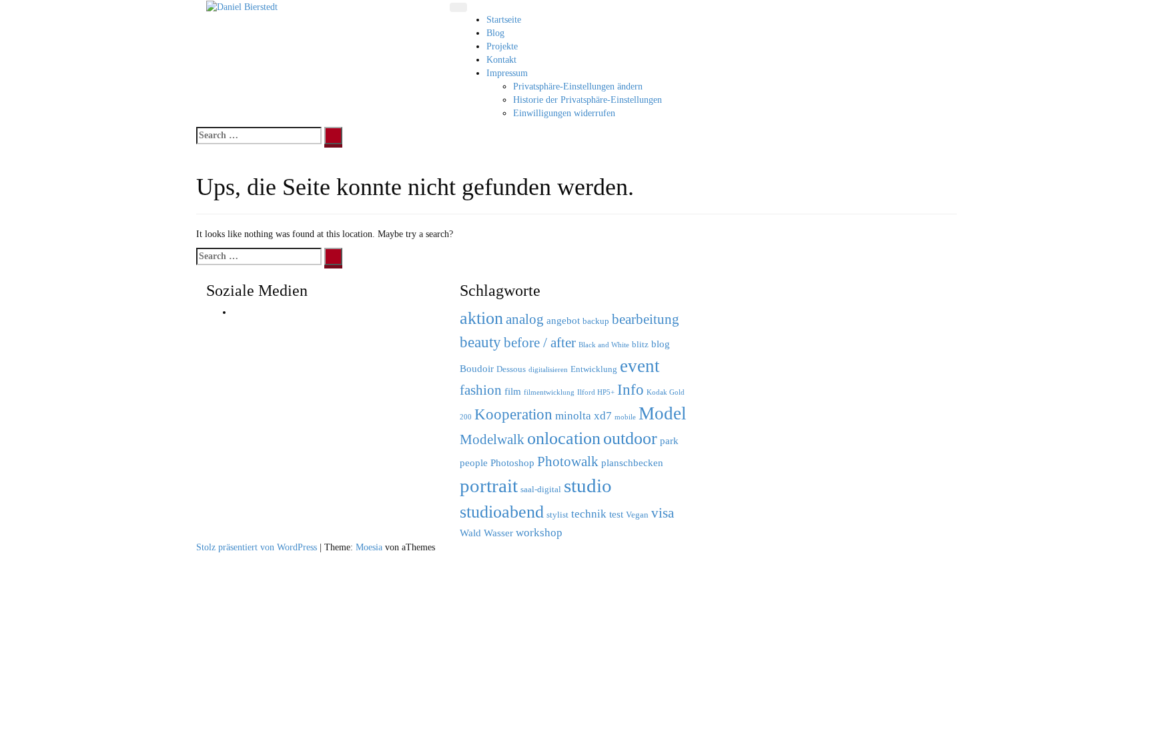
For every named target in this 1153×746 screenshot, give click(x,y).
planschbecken (632, 462)
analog (525, 319)
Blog (495, 33)
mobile (625, 417)
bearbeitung (645, 319)
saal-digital (540, 489)
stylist (557, 515)
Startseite (503, 20)
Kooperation (513, 414)
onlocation (564, 438)
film (512, 391)
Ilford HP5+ (596, 392)
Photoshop (512, 462)
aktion (481, 318)
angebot (563, 320)
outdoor (630, 438)
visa (662, 513)
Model (663, 413)
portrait (489, 485)
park (669, 440)
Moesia (369, 547)
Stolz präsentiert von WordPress (256, 547)
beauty (480, 342)
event (640, 366)
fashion (481, 390)
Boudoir (477, 368)
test (616, 514)
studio (588, 485)
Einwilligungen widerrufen (564, 113)
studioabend (502, 512)
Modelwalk (492, 439)
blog (660, 343)
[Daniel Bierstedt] (242, 6)
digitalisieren (548, 369)
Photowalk (568, 461)
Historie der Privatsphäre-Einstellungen (587, 100)
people (474, 462)
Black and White (604, 345)
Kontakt (501, 60)
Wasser (498, 532)
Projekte (502, 46)
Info (630, 389)
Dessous (511, 369)
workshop (539, 532)
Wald (470, 532)
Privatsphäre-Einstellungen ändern (578, 86)
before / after (540, 342)
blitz (640, 344)
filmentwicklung (549, 392)
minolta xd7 (583, 415)
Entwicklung (593, 369)
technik (589, 514)
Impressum (507, 73)
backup (596, 321)
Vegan (637, 515)
